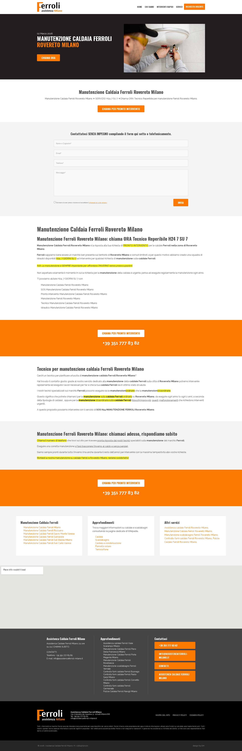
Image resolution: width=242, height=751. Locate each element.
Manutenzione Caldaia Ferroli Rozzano (43, 530)
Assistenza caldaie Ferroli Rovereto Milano (186, 527)
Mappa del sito (163, 715)
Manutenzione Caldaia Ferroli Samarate (43, 536)
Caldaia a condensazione (108, 543)
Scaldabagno (102, 540)
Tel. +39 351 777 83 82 (79, 716)
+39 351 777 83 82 (168, 645)
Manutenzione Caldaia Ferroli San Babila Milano (47, 540)
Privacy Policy (180, 715)
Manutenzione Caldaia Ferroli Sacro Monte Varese (49, 533)
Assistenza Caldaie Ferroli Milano (174, 676)
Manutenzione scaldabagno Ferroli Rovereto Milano (191, 535)
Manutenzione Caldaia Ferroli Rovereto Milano (188, 531)
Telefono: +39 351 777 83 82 (60, 655)
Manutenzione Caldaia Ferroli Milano (42, 527)
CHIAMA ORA (48, 58)
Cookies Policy (197, 715)
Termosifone (101, 549)
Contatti (164, 666)
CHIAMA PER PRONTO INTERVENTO (121, 109)
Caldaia (99, 536)
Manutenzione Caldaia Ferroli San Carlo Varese (47, 543)
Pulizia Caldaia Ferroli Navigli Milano (120, 691)
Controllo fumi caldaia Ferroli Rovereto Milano (188, 538)
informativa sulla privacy (98, 203)
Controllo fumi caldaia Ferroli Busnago (121, 671)
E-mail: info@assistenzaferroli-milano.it (65, 658)
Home (139, 6)
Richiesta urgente (194, 6)
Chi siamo (149, 6)
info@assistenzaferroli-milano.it (173, 655)
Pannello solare (103, 546)
